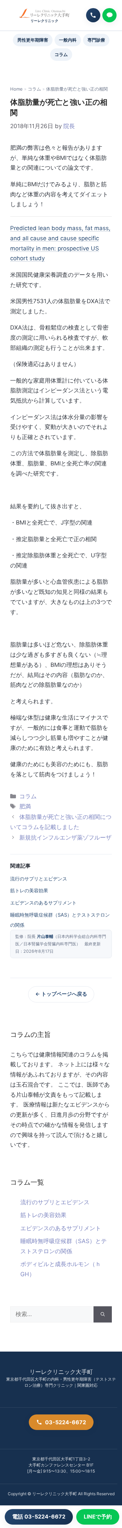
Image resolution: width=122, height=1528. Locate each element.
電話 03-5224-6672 (38, 1516)
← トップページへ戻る (61, 994)
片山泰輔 (45, 936)
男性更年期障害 (32, 40)
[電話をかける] (93, 15)
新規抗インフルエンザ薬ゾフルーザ (65, 837)
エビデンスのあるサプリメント (43, 902)
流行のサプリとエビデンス (38, 878)
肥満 (25, 806)
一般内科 (68, 40)
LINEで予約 (98, 1516)
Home (16, 89)
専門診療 (96, 40)
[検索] (103, 1314)
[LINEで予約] (109, 15)
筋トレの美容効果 (29, 890)
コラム (61, 54)
